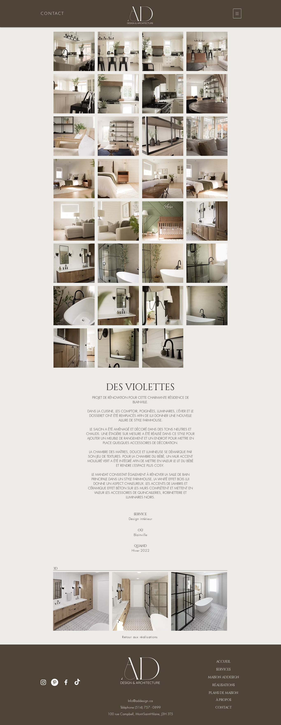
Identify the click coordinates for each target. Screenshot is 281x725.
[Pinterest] (54, 682)
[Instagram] (43, 682)
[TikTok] (77, 682)
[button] (237, 13)
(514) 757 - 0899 (148, 707)
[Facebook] (66, 682)
